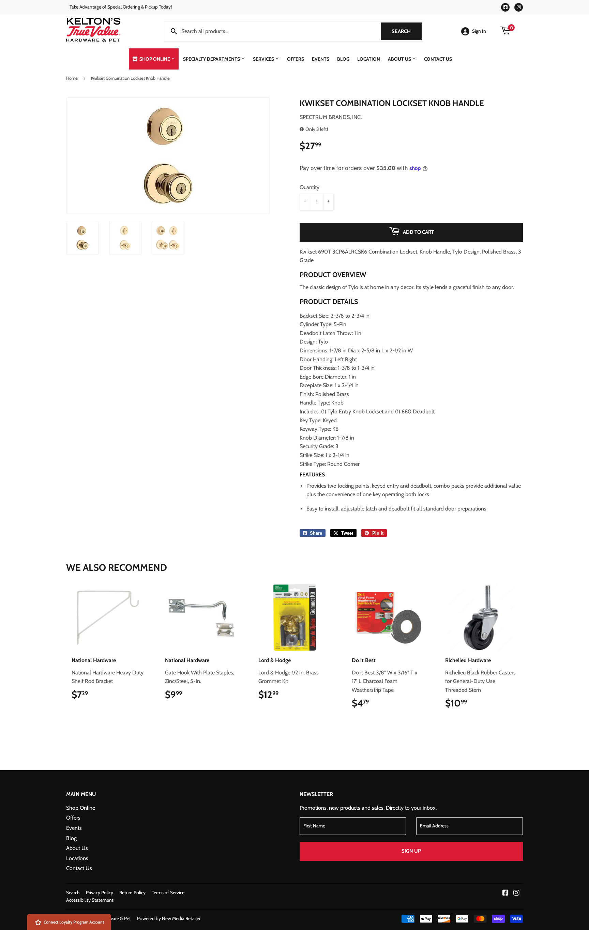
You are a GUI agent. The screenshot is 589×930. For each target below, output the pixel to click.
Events (320, 59)
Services (264, 59)
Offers (295, 59)
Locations (77, 858)
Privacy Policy (99, 892)
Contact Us (438, 59)
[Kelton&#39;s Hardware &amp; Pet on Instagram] (516, 893)
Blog (343, 59)
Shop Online (154, 59)
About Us (400, 59)
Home (72, 78)
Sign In (479, 31)
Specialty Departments (212, 59)
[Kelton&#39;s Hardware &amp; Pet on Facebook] (505, 893)
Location (368, 59)
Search (407, 31)
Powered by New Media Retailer (168, 918)
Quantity (309, 187)
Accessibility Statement (90, 900)
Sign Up (411, 851)
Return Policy (132, 892)
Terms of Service (168, 892)
